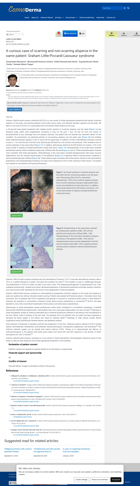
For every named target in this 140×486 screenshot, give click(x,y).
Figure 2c (59, 156)
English (11, 34)
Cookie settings (81, 480)
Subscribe (100, 17)
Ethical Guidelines (87, 17)
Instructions (70, 17)
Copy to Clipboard (15, 109)
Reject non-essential (100, 480)
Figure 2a (66, 150)
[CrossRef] (17, 381)
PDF (83, 34)
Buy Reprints (71, 33)
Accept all (116, 480)
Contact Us (111, 17)
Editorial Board (47, 17)
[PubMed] (24, 381)
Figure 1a (93, 129)
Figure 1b (86, 137)
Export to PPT (16, 215)
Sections (111, 35)
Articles (58, 17)
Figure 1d (61, 148)
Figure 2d (36, 158)
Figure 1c (38, 145)
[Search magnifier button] (128, 8)
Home (27, 17)
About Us (35, 17)
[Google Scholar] (33, 381)
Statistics (124, 35)
